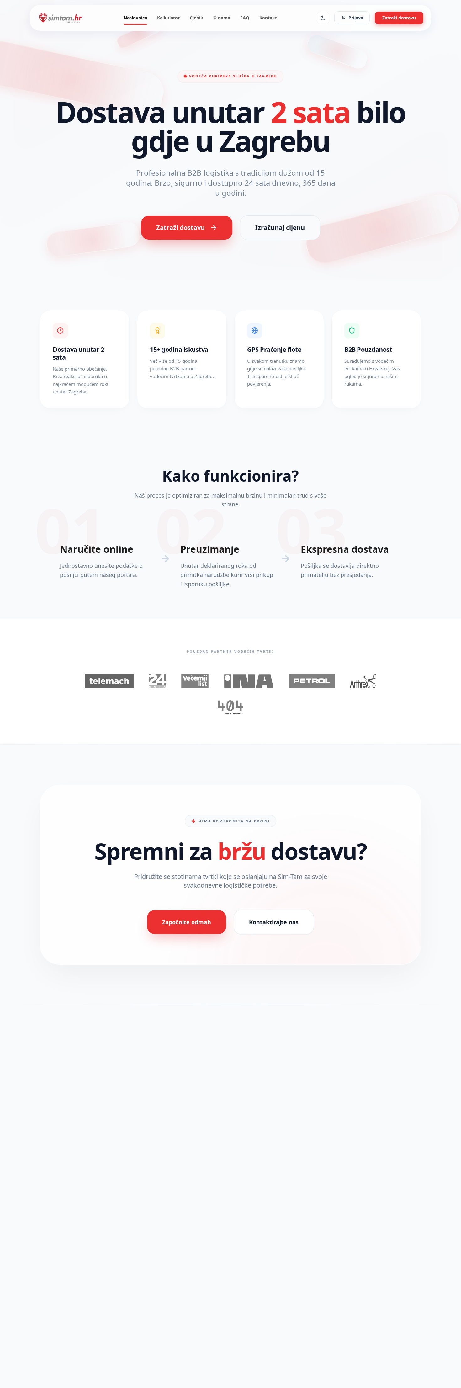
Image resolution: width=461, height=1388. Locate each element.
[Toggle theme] (323, 18)
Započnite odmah (186, 922)
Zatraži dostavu (399, 18)
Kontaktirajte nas (274, 922)
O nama (221, 18)
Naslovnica (135, 18)
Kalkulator (168, 18)
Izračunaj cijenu (280, 227)
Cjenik (196, 18)
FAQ (244, 18)
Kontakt (268, 18)
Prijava (355, 18)
